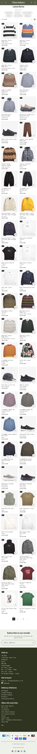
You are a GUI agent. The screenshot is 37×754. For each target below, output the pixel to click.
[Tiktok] (21, 751)
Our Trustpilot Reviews (8, 714)
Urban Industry (20, 744)
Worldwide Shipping (6, 694)
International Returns (7, 698)
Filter (5, 19)
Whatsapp (6, 683)
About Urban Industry (7, 706)
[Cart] (35, 2)
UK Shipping (4, 690)
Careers (3, 716)
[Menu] (2, 3)
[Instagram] (15, 751)
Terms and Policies (18, 747)
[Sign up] (33, 642)
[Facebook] (12, 751)
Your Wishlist (5, 710)
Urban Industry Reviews (8, 712)
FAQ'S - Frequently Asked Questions (11, 720)
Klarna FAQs (4, 722)
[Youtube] (18, 751)
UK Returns (4, 696)
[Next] (27, 619)
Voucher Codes (5, 718)
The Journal (4, 708)
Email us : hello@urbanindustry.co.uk (12, 680)
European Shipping (6, 692)
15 (23, 619)
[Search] (6, 2)
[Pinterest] (24, 751)
